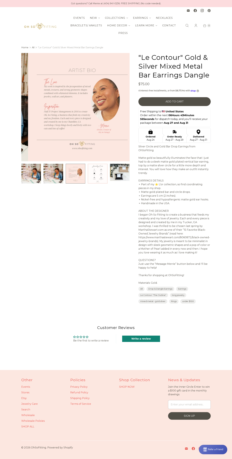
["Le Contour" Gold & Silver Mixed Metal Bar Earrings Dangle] (75, 107)
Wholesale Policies (33, 420)
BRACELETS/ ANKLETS (86, 25)
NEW (93, 17)
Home (24, 47)
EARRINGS (140, 17)
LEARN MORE (144, 25)
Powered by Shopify (60, 447)
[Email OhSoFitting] (188, 10)
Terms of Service (80, 403)
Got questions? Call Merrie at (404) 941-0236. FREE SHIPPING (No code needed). (116, 3)
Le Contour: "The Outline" (153, 295)
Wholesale (28, 415)
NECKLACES (164, 17)
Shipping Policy (80, 398)
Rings (174, 301)
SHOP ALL (27, 426)
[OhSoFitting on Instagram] (202, 10)
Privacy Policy (79, 386)
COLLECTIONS (115, 17)
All (33, 47)
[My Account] (195, 25)
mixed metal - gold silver (152, 301)
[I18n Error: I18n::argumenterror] (31, 173)
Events (25, 386)
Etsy (24, 398)
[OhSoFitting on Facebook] (195, 10)
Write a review (141, 338)
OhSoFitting (38, 447)
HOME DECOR (117, 25)
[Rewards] (213, 449)
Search (25, 409)
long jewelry (178, 295)
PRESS (123, 33)
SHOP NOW (127, 386)
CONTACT (169, 25)
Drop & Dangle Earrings (160, 288)
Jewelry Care (29, 403)
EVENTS (79, 17)
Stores (25, 392)
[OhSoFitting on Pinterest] (209, 10)
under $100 (188, 301)
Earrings (182, 288)
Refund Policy (79, 392)
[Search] (187, 25)
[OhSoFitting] (40, 25)
